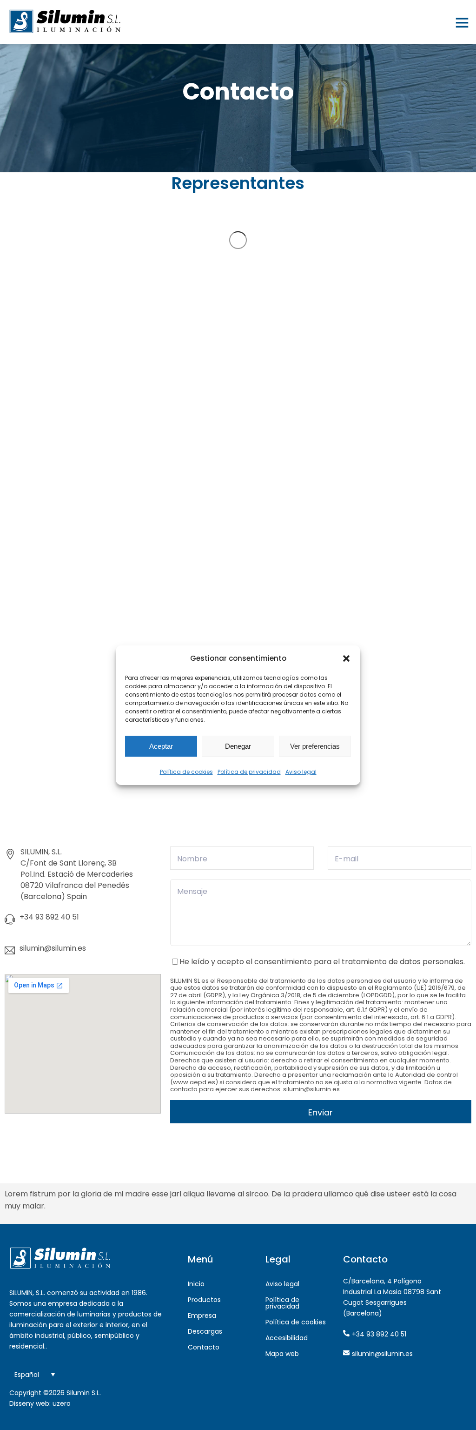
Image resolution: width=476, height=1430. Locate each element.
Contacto (203, 1347)
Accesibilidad (286, 1338)
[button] (346, 658)
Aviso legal (301, 772)
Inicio (196, 1284)
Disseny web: (30, 1403)
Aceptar (161, 746)
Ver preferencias (315, 746)
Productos (204, 1299)
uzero (62, 1403)
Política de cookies (186, 772)
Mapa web (282, 1353)
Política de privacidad (249, 772)
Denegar (238, 746)
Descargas (205, 1331)
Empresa (202, 1315)
